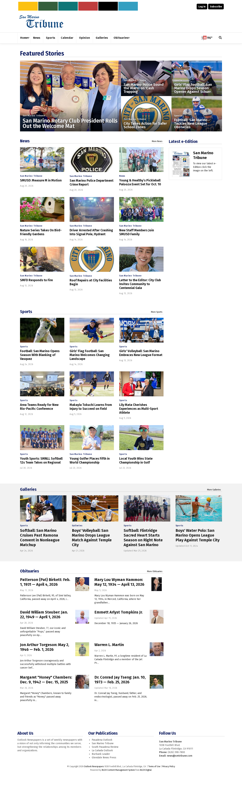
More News (157, 141)
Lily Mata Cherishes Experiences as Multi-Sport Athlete (138, 409)
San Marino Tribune (34, 115)
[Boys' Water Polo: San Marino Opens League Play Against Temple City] (199, 508)
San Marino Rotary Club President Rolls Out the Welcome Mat (70, 123)
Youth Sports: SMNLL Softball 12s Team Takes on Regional (41, 460)
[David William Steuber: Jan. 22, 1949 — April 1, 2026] (82, 617)
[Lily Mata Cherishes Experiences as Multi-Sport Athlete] (141, 383)
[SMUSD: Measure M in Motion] (42, 159)
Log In (202, 6)
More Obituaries (154, 571)
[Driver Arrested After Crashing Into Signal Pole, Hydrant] (92, 209)
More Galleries (214, 489)
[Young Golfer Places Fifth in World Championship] (92, 437)
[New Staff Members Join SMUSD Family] (141, 209)
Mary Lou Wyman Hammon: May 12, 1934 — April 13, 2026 (119, 582)
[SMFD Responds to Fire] (42, 259)
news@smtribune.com (179, 755)
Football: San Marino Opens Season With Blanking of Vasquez (40, 355)
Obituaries (29, 571)
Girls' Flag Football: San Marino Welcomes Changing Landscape (90, 355)
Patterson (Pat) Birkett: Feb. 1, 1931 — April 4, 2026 (45, 582)
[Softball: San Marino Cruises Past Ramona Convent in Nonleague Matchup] (43, 508)
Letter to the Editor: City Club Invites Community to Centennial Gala (140, 284)
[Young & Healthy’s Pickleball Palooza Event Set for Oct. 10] (141, 159)
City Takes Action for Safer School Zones (145, 125)
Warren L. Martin (109, 644)
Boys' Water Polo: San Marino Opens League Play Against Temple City (198, 535)
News (25, 140)
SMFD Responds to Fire (36, 280)
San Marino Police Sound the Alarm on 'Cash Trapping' (144, 88)
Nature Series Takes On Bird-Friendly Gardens (41, 232)
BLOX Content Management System (118, 770)
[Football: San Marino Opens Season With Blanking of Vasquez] (42, 330)
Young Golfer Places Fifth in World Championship (90, 460)
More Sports (156, 312)
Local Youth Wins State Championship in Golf (136, 460)
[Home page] (41, 21)
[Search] (220, 38)
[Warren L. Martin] (157, 649)
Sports (178, 80)
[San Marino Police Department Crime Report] (92, 159)
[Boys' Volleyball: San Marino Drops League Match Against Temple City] (95, 508)
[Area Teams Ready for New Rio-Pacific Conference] (42, 383)
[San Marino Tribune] (181, 165)
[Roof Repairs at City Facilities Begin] (92, 259)
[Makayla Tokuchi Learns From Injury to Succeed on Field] (92, 383)
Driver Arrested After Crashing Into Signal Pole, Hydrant (91, 232)
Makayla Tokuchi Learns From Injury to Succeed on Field (91, 407)
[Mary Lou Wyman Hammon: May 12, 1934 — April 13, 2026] (157, 584)
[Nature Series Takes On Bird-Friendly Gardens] (42, 209)
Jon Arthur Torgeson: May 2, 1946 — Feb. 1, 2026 (44, 647)
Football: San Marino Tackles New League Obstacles (190, 123)
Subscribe (216, 6)
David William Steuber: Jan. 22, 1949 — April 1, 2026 (44, 614)
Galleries (28, 489)
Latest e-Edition (183, 141)
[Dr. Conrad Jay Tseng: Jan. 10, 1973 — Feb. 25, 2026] (157, 682)
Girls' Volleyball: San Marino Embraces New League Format (140, 353)
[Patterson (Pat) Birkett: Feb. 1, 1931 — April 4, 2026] (82, 584)
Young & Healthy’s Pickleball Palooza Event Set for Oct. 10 (140, 182)
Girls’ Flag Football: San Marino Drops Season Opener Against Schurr (193, 88)
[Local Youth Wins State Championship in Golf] (141, 437)
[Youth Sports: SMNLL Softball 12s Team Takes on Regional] (42, 437)
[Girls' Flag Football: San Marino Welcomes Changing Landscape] (92, 330)
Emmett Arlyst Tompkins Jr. (118, 612)
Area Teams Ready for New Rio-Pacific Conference (39, 407)
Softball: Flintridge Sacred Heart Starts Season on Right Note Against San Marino (143, 537)
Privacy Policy (168, 766)
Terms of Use (154, 766)
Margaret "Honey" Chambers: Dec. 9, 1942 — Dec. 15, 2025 (46, 679)
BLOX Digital (145, 770)
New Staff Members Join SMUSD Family (136, 232)
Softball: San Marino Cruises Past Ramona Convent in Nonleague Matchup (40, 537)
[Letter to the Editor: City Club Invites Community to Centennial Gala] (141, 259)
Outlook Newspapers (94, 766)
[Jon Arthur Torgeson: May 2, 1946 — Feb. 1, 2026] (82, 649)
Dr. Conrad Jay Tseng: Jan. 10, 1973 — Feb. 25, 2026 (120, 679)
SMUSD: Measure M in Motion (41, 180)
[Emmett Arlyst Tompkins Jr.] (157, 617)
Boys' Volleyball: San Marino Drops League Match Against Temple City (92, 537)
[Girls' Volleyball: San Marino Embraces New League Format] (141, 330)
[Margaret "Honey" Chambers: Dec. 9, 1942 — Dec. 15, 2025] (82, 682)
